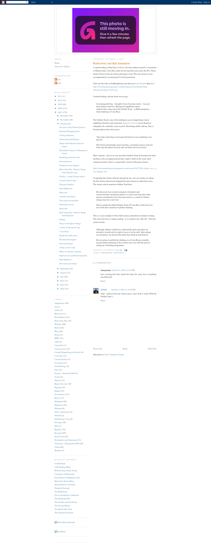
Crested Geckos (61, 359)
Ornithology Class (62, 419)
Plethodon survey (66, 204)
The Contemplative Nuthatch (67, 495)
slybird (104, 289)
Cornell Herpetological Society (68, 352)
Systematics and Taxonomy (66, 440)
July (62, 276)
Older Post (152, 348)
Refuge (62, 219)
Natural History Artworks (65, 484)
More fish (63, 208)
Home (125, 348)
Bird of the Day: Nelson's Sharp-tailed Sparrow (72, 214)
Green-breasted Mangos (69, 139)
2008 (60, 108)
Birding (58, 324)
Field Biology (60, 366)
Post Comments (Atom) (114, 354)
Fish (56, 369)
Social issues (60, 436)
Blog (57, 331)
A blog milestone (66, 135)
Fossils (57, 376)
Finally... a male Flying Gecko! (72, 176)
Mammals (59, 401)
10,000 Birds (60, 463)
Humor (57, 390)
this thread (140, 83)
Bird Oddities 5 (65, 259)
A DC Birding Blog (63, 467)
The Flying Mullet (62, 505)
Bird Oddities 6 (65, 188)
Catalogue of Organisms (65, 474)
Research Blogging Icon (69, 131)
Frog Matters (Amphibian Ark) (67, 477)
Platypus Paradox (66, 184)
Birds (57, 327)
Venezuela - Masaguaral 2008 (67, 443)
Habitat (58, 380)
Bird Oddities (60, 317)
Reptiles (58, 429)
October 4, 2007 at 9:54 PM (123, 270)
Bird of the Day (61, 320)
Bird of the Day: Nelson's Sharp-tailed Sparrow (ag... (72, 171)
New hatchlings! (66, 243)
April (62, 288)
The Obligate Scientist (64, 512)
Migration (59, 405)
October (63, 123)
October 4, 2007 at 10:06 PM (123, 289)
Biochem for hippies (67, 239)
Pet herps (58, 422)
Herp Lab (63, 192)
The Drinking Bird (62, 498)
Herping (58, 387)
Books (57, 334)
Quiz (57, 425)
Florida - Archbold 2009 (65, 373)
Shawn (58, 79)
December (64, 115)
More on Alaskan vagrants (70, 251)
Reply (103, 281)
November (64, 119)
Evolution (59, 362)
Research (119, 253)
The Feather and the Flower (66, 502)
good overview (131, 123)
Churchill (59, 345)
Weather (58, 450)
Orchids (58, 415)
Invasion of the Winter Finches (72, 127)
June (62, 280)
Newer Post (97, 348)
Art (56, 306)
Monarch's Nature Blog (64, 481)
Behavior (58, 313)
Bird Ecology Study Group (66, 470)
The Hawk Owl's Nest (63, 509)
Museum (58, 408)
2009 (60, 104)
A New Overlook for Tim (69, 227)
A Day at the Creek (67, 247)
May (62, 284)
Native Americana (62, 411)
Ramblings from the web (69, 157)
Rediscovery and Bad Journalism (111, 63)
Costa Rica (59, 355)
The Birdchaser (61, 491)
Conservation (60, 348)
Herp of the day (61, 383)
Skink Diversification (68, 235)
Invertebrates (60, 394)
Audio (57, 310)
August (63, 272)
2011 (60, 96)
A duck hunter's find (67, 180)
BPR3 (57, 338)
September (65, 268)
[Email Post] (125, 250)
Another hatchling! (67, 196)
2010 (60, 100)
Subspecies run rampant (69, 165)
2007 (60, 112)
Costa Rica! (64, 231)
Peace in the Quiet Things (70, 223)
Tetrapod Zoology (62, 488)
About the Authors (62, 66)
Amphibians (107, 253)
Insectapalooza (65, 161)
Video (57, 447)
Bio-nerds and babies (68, 263)
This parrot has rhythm (68, 200)
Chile (57, 341)
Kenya (57, 397)
